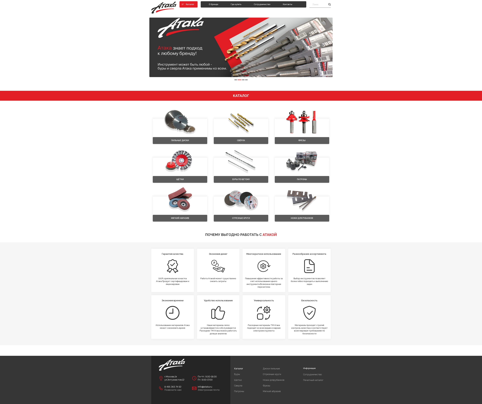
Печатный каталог (313, 380)
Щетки (238, 380)
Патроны (239, 391)
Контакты (287, 4)
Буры (237, 374)
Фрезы (266, 385)
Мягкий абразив (272, 391)
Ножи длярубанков (273, 380)
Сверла (238, 385)
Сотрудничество (262, 4)
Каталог (238, 368)
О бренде (213, 4)
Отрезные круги (272, 374)
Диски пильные (271, 368)
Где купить (236, 4)
